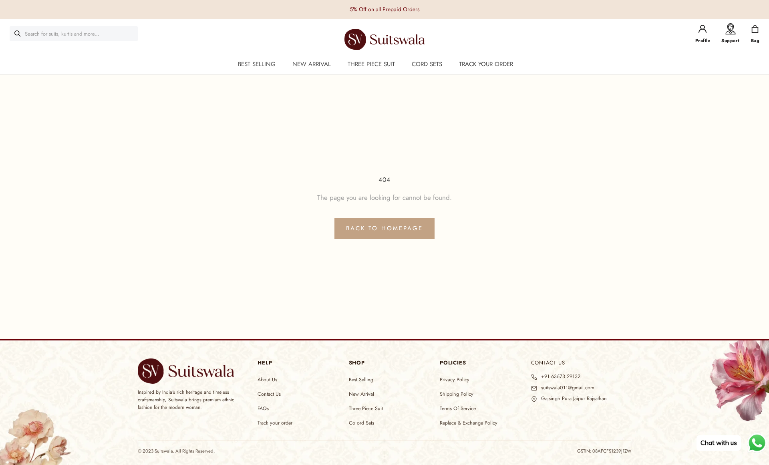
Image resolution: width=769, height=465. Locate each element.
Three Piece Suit (366, 408)
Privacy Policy (454, 379)
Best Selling (361, 379)
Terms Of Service (458, 408)
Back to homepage (384, 228)
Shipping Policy (456, 394)
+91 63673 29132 (560, 376)
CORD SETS (427, 64)
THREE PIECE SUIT (371, 64)
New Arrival (361, 394)
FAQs (263, 408)
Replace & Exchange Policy (468, 423)
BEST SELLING (257, 64)
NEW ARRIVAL (311, 64)
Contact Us (269, 394)
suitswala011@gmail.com (567, 387)
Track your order (275, 423)
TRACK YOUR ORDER (486, 64)
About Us (267, 379)
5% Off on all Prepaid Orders (385, 9)
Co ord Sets (361, 423)
